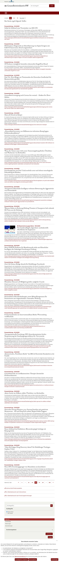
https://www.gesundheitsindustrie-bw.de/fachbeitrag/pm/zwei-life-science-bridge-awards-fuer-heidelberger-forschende (28, 274)
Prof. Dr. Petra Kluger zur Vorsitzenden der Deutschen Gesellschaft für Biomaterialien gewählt (27, 78)
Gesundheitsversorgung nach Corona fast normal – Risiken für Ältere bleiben (27, 96)
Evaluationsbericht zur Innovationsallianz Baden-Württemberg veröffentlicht (25, 316)
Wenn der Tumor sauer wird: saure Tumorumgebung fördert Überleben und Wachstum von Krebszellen (28, 152)
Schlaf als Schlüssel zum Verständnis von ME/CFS (21, 28)
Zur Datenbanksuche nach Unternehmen (16, 492)
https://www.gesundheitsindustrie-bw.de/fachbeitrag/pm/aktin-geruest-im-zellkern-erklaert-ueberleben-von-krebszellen (27, 402)
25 (11, 18)
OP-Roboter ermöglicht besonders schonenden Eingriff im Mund (26, 64)
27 (39, 482)
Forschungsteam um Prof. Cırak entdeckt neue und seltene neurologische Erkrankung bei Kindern (28, 171)
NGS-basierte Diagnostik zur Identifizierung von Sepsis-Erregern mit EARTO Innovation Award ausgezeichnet (27, 47)
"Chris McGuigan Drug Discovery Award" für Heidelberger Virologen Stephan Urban (27, 448)
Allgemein (7, 519)
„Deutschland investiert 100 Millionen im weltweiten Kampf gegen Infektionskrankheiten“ (26, 132)
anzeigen (50, 537)
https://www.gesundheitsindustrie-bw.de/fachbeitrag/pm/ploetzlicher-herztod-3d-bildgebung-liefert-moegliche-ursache (28, 289)
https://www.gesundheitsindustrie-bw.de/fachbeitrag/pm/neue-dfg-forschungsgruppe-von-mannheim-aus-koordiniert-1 (27, 477)
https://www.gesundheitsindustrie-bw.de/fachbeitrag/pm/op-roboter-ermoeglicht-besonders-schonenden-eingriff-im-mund (27, 69)
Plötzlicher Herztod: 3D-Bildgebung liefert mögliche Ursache (24, 282)
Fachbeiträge (8, 521)
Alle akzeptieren (32, 559)
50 (14, 18)
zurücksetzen (49, 534)
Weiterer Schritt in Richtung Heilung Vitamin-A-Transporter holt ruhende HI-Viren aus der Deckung (29, 209)
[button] (52, 530)
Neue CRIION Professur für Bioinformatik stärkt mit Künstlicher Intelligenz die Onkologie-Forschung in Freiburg (26, 248)
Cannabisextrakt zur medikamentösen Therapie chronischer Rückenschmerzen (24, 374)
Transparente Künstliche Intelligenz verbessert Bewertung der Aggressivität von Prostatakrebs (29, 189)
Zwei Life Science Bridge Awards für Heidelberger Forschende (24, 264)
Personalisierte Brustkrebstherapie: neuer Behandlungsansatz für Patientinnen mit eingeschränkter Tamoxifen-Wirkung (25, 297)
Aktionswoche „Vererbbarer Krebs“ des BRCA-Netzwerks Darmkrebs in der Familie (29, 355)
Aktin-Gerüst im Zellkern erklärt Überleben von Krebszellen (24, 393)
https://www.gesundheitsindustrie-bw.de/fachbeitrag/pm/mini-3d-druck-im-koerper (25, 124)
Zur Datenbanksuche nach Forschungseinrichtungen (19, 495)
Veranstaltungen (8, 525)
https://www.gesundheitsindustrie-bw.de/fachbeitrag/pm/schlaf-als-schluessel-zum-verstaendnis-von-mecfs (29, 38)
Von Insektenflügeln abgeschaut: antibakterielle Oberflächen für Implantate (32, 229)
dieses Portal (10, 511)
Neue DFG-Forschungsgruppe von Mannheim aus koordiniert (25, 467)
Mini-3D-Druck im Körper (13, 115)
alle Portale (10, 513)
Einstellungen (55, 559)
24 (28, 482)
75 (18, 18)
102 (49, 482)
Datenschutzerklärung (20, 556)
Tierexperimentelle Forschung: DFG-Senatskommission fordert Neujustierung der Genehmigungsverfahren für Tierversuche (25, 335)
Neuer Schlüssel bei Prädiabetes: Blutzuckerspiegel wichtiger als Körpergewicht (25, 430)
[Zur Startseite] (16, 5)
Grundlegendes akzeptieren (21, 559)
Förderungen (8, 523)
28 (42, 482)
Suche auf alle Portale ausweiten (14, 488)
